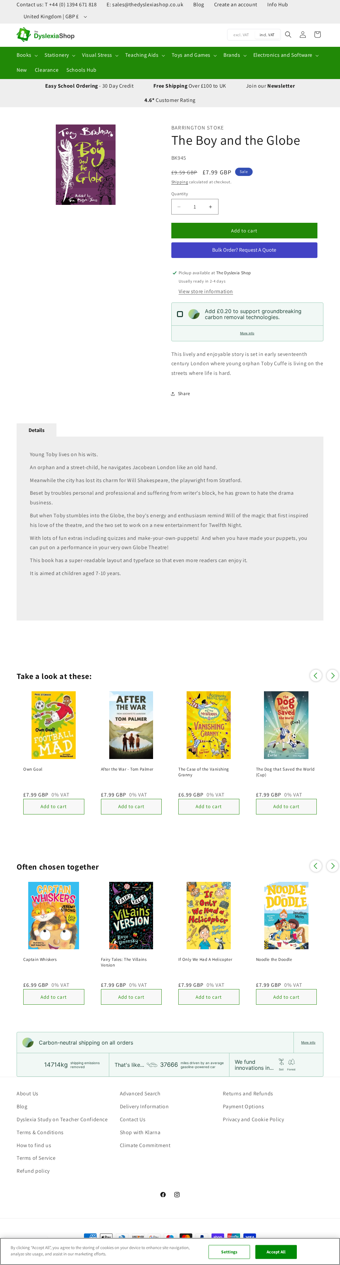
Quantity (179, 194)
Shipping (179, 181)
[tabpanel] (170, 529)
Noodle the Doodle (274, 959)
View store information (206, 291)
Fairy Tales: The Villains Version (124, 962)
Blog (198, 4)
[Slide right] (146, 165)
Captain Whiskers (40, 959)
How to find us (34, 1145)
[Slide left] (25, 165)
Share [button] (184, 393)
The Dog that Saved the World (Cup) (285, 772)
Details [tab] (36, 430)
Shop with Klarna (140, 1132)
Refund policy (33, 1170)
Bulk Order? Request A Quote (244, 249)
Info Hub (277, 4)
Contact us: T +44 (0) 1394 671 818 (57, 4)
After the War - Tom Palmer (127, 769)
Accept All (276, 1252)
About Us (28, 1093)
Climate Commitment (145, 1145)
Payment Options (243, 1106)
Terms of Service (36, 1157)
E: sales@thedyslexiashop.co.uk (145, 4)
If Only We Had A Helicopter (205, 959)
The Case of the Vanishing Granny (203, 772)
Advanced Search (140, 1093)
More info (247, 333)
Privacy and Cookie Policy (253, 1119)
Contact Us (133, 1119)
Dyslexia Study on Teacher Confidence (62, 1119)
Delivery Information (144, 1106)
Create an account (235, 4)
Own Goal (32, 769)
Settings (229, 1252)
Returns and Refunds (248, 1093)
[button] (27, 55)
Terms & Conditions (40, 1132)
